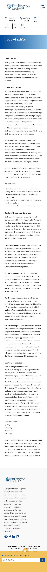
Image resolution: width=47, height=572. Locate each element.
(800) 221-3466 (19, 546)
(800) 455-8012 (31, 549)
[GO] (42, 560)
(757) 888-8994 (15, 549)
